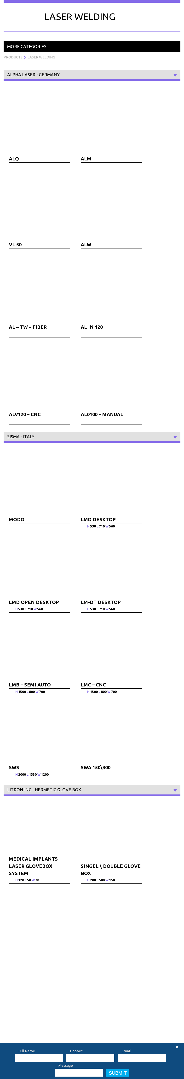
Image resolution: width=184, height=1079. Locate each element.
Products (44, 12)
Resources (139, 12)
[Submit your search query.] (108, 944)
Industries (94, 12)
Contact (165, 12)
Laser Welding (41, 57)
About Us (33, 977)
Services (68, 12)
